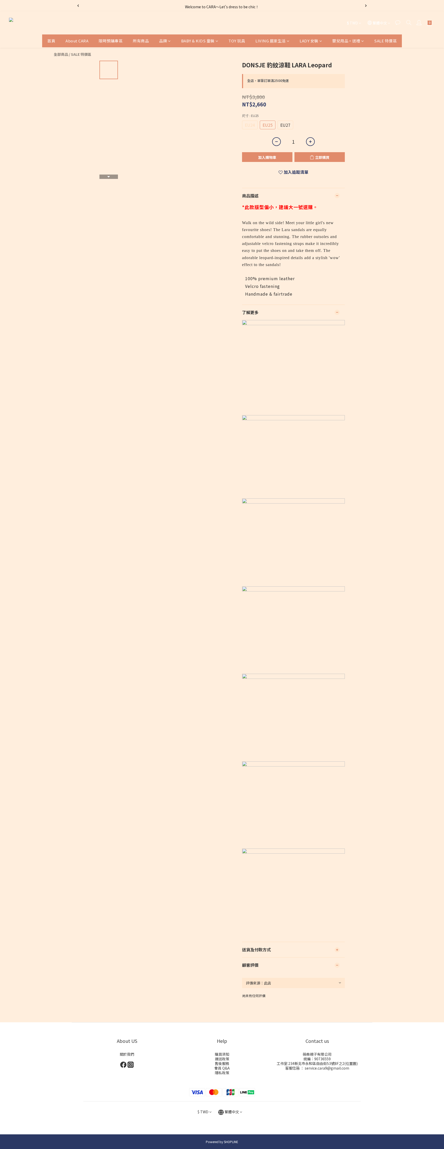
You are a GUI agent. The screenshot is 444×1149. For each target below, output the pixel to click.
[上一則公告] (78, 5)
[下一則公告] (366, 5)
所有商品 (141, 40)
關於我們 (127, 1054)
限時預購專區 (111, 40)
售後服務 (222, 1063)
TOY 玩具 (236, 40)
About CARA (77, 40)
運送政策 (222, 1058)
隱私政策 (222, 1072)
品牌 (163, 40)
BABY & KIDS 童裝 (198, 40)
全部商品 (61, 54)
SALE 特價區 (385, 40)
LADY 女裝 (309, 40)
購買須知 (222, 1054)
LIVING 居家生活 (270, 40)
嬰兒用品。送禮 (346, 40)
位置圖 (351, 1063)
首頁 (51, 40)
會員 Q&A (222, 1068)
